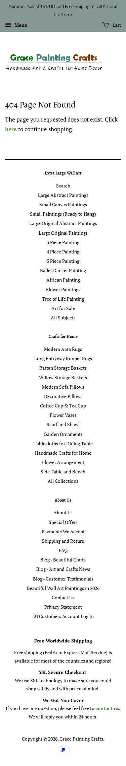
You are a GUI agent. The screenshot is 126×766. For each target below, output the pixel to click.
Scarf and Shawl (63, 424)
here (11, 129)
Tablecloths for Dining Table (63, 443)
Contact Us (63, 597)
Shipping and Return (63, 541)
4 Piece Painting (63, 251)
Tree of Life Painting (63, 299)
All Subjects (63, 317)
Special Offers (63, 522)
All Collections (63, 481)
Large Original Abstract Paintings (63, 223)
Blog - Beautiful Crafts (63, 559)
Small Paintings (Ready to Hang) (63, 214)
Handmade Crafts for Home (63, 453)
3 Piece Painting (63, 242)
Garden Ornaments (63, 434)
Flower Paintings (63, 289)
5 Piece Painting (63, 261)
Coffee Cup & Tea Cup (63, 405)
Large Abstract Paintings (63, 195)
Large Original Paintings (63, 233)
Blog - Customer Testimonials (63, 579)
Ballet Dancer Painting (63, 270)
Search (63, 185)
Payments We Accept (63, 531)
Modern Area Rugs (63, 349)
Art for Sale (63, 308)
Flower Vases (63, 415)
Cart (116, 24)
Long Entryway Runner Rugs (63, 358)
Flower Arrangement (63, 462)
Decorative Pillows (63, 396)
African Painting (63, 280)
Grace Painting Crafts (81, 739)
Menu (20, 25)
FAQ (63, 550)
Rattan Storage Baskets (63, 368)
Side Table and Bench (63, 471)
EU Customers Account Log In (63, 616)
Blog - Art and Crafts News (63, 569)
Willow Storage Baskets (63, 377)
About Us (63, 512)
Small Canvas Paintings (63, 204)
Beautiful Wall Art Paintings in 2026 (63, 588)
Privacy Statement (63, 607)
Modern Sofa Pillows (63, 387)
